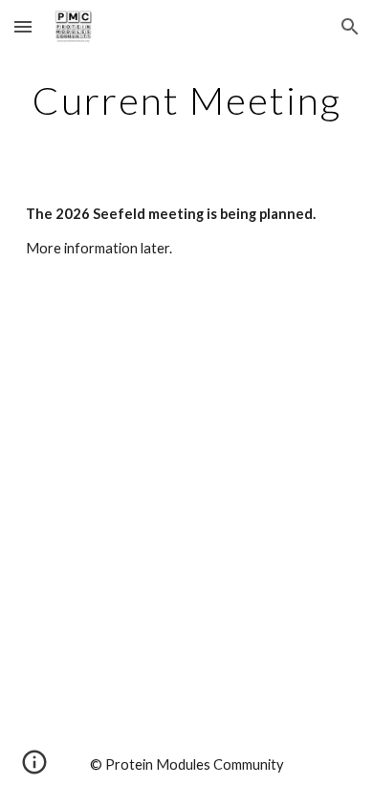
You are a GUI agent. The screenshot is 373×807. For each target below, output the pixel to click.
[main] (186, 100)
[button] (23, 26)
